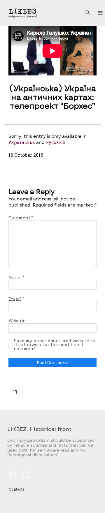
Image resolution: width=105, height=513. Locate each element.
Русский (55, 142)
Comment (20, 218)
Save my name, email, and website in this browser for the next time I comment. (54, 345)
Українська (21, 142)
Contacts (16, 489)
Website (16, 320)
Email (16, 299)
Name (16, 277)
